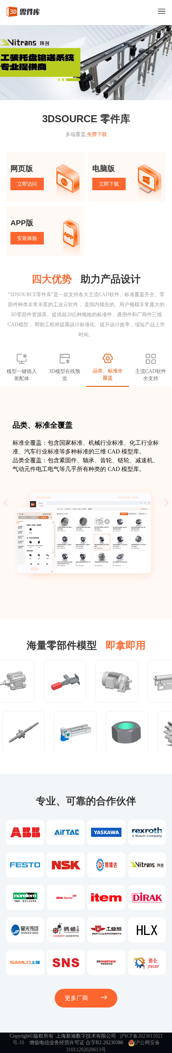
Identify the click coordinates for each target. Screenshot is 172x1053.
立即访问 (27, 184)
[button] (162, 62)
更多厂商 (76, 998)
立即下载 (109, 184)
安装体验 (27, 238)
